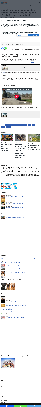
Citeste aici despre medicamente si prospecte (15, 356)
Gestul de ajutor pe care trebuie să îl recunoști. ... (15, 196)
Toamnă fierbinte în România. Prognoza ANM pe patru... (16, 305)
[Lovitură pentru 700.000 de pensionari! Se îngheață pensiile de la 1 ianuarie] (3, 298)
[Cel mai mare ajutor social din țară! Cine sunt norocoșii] (3, 217)
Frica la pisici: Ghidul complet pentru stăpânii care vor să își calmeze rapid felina (17, 167)
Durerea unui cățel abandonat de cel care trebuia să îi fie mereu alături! (13, 44)
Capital (2, 391)
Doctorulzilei (3, 402)
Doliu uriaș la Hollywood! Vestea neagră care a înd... (16, 301)
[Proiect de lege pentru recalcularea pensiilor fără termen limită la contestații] (3, 276)
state (10, 127)
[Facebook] (2, 48)
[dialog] (20, 28)
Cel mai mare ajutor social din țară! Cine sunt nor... (15, 217)
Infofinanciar (3, 396)
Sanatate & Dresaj (4, 384)
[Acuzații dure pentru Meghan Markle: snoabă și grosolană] (3, 272)
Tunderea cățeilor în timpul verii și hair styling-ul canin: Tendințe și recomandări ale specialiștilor (20, 168)
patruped (3, 127)
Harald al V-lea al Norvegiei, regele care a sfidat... (15, 203)
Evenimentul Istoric (4, 394)
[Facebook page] (9, 188)
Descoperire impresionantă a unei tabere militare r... (15, 268)
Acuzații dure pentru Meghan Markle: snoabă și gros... (16, 272)
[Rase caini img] (8, 289)
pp (6, 127)
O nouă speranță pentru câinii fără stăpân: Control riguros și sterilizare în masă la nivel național (19, 174)
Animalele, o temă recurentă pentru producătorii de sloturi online (14, 170)
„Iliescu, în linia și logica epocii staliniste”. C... (14, 207)
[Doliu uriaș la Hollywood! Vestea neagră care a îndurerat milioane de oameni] (3, 302)
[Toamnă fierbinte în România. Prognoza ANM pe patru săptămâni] (3, 200)
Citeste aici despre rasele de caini (11, 279)
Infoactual (2, 398)
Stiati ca (2, 386)
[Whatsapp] (6, 48)
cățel (4, 72)
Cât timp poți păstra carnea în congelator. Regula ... (15, 265)
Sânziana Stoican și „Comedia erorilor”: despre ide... (11, 262)
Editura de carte (4, 400)
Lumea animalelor (4, 382)
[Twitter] (4, 48)
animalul (32, 62)
